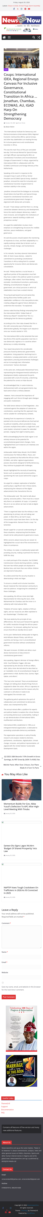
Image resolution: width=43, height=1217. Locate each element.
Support (4, 1106)
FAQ (2, 1113)
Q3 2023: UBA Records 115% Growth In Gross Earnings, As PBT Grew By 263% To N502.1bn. (22, 758)
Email (4, 962)
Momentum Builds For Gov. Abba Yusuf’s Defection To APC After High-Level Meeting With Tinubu (21, 806)
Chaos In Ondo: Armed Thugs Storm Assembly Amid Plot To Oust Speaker (24, 7)
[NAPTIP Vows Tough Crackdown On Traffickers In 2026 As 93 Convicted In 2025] (21, 864)
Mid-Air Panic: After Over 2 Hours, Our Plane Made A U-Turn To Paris (21, 766)
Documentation (7, 1109)
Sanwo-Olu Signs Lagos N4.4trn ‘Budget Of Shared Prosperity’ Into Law (20, 848)
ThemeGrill (5, 1103)
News (6, 69)
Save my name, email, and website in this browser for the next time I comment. (21, 988)
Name (5, 952)
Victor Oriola (21, 123)
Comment (6, 923)
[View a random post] (38, 37)
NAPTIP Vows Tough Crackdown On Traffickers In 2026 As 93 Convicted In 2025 (21, 890)
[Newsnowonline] (4, 37)
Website (5, 972)
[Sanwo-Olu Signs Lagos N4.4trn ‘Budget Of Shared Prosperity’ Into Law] (21, 822)
